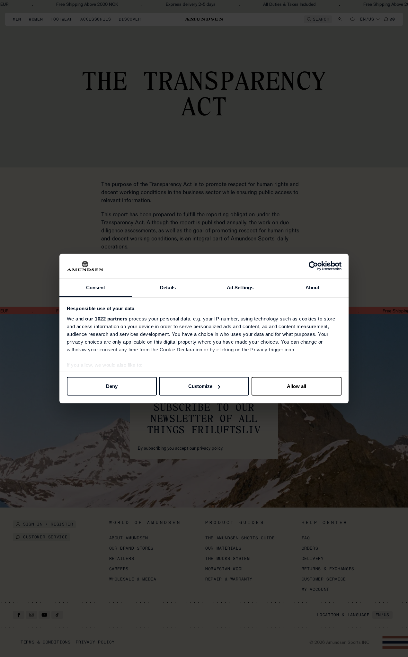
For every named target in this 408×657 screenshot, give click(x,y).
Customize (200, 386)
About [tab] (313, 287)
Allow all (296, 386)
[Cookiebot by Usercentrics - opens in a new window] (313, 266)
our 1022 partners (106, 318)
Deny (112, 386)
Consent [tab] (95, 287)
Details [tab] (168, 287)
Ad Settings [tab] (240, 287)
